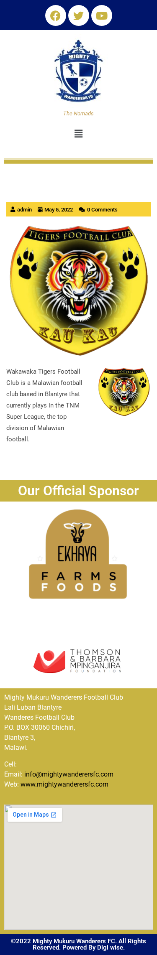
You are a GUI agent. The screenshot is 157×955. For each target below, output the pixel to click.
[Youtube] (101, 15)
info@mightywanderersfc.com (68, 774)
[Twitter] (78, 15)
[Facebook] (55, 15)
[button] (78, 134)
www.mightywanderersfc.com (64, 784)
